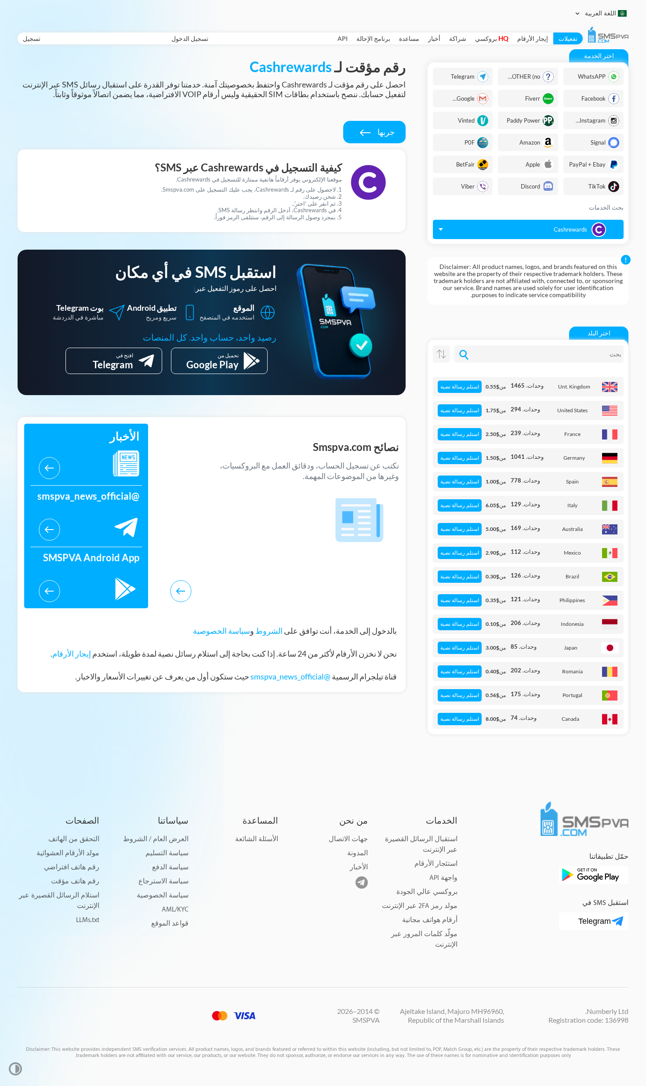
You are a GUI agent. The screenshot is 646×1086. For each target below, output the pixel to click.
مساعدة (409, 38)
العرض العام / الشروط (156, 839)
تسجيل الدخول (189, 38)
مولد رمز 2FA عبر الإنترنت (419, 906)
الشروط (269, 631)
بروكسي (491, 38)
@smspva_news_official (290, 676)
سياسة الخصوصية (221, 631)
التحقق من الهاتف (73, 839)
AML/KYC (175, 909)
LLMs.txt (87, 920)
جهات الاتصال (348, 839)
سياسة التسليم (167, 853)
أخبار (434, 38)
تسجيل (31, 38)
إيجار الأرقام (532, 38)
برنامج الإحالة (373, 38)
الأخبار (359, 867)
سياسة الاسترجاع (163, 881)
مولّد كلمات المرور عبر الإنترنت (424, 939)
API (343, 38)
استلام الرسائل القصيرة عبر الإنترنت (59, 901)
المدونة (357, 853)
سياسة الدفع (170, 867)
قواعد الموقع (170, 923)
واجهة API (443, 878)
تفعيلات (568, 38)
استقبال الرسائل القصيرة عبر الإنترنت (421, 844)
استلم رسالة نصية (459, 387)
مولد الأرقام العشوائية (67, 853)
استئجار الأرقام (435, 864)
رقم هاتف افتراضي (71, 867)
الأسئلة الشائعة (256, 839)
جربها (385, 132)
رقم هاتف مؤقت (75, 881)
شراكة (457, 38)
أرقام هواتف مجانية (429, 920)
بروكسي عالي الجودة (426, 892)
